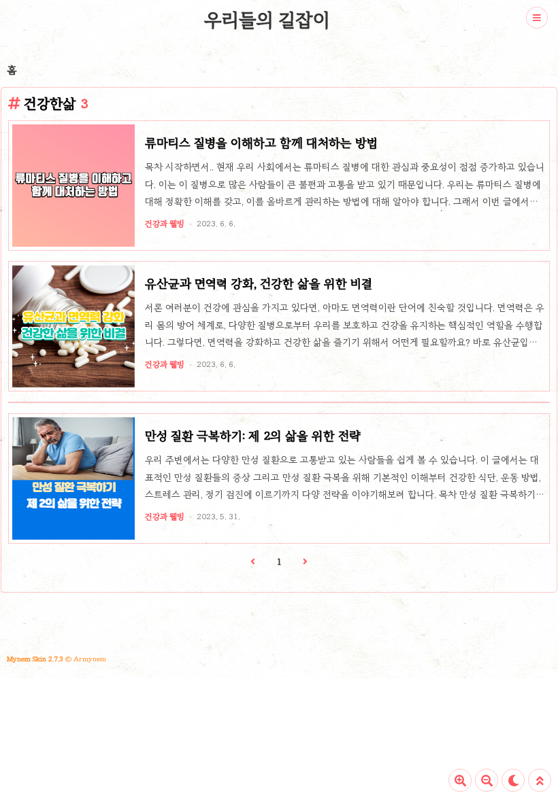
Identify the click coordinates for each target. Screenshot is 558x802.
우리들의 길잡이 (266, 20)
